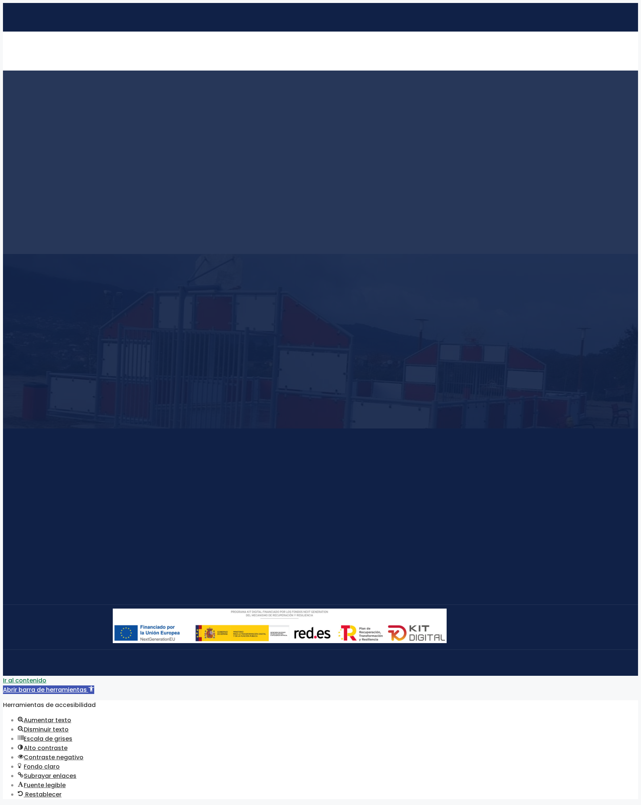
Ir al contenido (24, 680)
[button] (48, 689)
